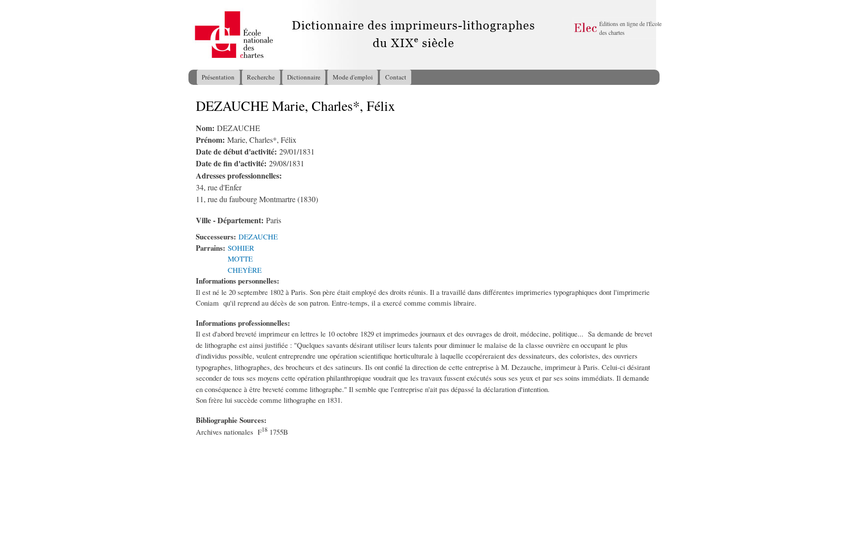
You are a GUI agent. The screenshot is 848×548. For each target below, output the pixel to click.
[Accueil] (197, 35)
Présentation (218, 77)
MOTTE (240, 258)
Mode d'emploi (353, 77)
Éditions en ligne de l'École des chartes (630, 28)
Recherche (261, 77)
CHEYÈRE (245, 270)
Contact (395, 77)
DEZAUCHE (258, 236)
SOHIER (241, 248)
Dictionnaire (303, 77)
